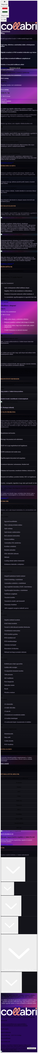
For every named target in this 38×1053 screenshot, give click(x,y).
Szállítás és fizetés (6, 1024)
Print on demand (22, 1025)
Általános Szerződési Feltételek (9, 1045)
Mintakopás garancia (12, 1025)
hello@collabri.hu (6, 1032)
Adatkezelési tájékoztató (13, 1046)
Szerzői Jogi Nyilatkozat (20, 1048)
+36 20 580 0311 (5, 1035)
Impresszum (10, 1048)
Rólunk (8, 1038)
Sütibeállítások (31, 1048)
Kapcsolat (3, 1038)
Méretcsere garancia (16, 1024)
